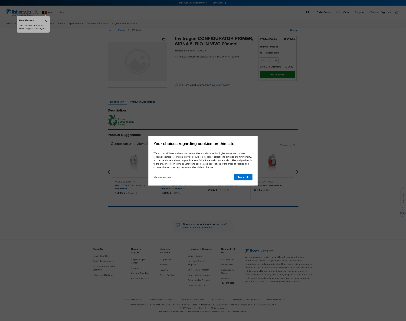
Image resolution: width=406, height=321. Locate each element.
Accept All (243, 177)
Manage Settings (162, 177)
